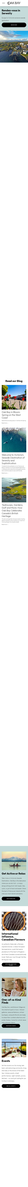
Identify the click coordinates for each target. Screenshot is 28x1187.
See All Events (10, 1086)
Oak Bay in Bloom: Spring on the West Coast (11, 415)
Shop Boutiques (11, 1025)
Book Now (14, 24)
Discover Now (11, 898)
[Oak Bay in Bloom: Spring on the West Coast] (14, 397)
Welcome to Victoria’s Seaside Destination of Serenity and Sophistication (13, 459)
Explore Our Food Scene (10, 964)
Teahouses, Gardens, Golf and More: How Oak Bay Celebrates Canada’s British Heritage (12, 510)
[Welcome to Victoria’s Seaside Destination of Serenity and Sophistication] (14, 440)
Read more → (5, 423)
